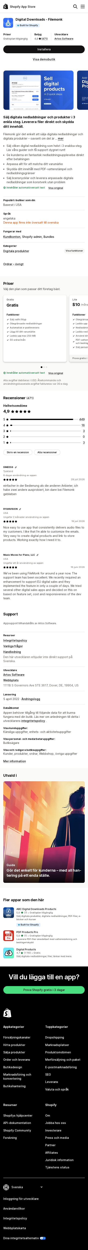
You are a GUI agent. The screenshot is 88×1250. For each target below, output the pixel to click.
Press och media (57, 1137)
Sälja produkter (14, 1052)
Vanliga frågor (13, 646)
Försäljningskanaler (16, 1037)
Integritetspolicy (15, 640)
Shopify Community (17, 1130)
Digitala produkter (16, 251)
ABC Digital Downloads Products (36, 909)
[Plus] (46, 367)
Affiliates (51, 1152)
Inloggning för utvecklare (21, 1198)
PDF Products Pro (27, 932)
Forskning (10, 1137)
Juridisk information (59, 1160)
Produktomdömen (58, 1052)
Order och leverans (16, 1059)
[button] (44, 917)
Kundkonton (11, 236)
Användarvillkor (14, 1208)
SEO (48, 1074)
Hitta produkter (14, 1045)
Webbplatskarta (14, 1228)
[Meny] (83, 6)
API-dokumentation (17, 1123)
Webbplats (11, 680)
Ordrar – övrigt (13, 264)
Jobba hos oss (55, 1123)
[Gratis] (41, 367)
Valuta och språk (57, 1089)
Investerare (53, 1130)
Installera (44, 49)
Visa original (55, 187)
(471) (45, 38)
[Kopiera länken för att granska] (15, 467)
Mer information (14, 761)
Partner (50, 1145)
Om (47, 1115)
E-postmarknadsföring (61, 1067)
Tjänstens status (57, 1167)
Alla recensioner (47, 452)
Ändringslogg (30, 699)
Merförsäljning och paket (62, 1059)
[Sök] (75, 6)
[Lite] (44, 367)
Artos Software (63, 38)
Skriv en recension (18, 452)
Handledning (12, 652)
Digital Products (26, 949)
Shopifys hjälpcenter (17, 1115)
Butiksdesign (12, 1067)
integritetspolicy (33, 721)
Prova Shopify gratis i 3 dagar (44, 990)
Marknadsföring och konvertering (17, 1076)
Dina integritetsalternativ (21, 1238)
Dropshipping (54, 1037)
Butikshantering (14, 1086)
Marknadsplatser (57, 1045)
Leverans (51, 1082)
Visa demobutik (44, 59)
